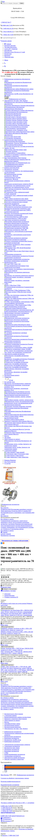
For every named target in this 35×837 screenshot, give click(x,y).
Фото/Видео (8, 50)
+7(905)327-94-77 (6, 22)
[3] (5, 577)
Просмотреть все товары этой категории (15, 540)
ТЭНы (6, 283)
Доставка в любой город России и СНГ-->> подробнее (17, 802)
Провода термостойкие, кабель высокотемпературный (13, 417)
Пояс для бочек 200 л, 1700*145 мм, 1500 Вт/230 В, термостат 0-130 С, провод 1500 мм (16, 652)
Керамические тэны (10, 262)
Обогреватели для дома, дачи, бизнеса (16, 100)
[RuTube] (5, 772)
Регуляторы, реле (9, 382)
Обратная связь (9, 57)
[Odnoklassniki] (4, 767)
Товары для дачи (9, 148)
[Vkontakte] (5, 765)
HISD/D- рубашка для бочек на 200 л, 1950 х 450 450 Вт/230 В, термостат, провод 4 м (17, 632)
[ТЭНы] (3, 1)
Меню (6, 60)
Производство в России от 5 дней (14, 52)
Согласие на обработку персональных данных (15, 778)
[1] (1, 577)
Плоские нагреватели (11, 316)
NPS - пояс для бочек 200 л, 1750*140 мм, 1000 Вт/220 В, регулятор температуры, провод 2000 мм (17, 670)
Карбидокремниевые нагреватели (14, 306)
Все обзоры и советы (7, 519)
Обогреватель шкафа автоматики (14, 354)
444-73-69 (7, 25)
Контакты (7, 55)
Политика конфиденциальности (10, 781)
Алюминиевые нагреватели (12, 254)
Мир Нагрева (5, 775)
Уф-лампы (7, 437)
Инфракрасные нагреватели (25, 775)
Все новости (4, 507)
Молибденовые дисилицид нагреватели (16, 313)
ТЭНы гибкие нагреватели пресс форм (16, 198)
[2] (3, 577)
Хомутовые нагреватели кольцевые (15, 220)
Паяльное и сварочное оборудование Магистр (18, 421)
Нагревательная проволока (12, 405)
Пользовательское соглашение (10, 784)
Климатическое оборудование (13, 140)
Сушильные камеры (10, 450)
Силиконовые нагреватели (12, 342)
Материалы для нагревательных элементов (17, 383)
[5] (8, 577)
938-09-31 (7, 31)
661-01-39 (7, 28)
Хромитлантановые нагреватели (14, 315)
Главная (8, 44)
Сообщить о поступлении (9, 589)
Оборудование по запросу (12, 439)
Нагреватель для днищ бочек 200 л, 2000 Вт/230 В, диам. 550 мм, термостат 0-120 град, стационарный (16, 614)
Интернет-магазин (10, 45)
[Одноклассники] (3, 543)
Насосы (6, 436)
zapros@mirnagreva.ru (9, 38)
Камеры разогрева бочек (11, 167)
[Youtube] (5, 769)
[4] (6, 577)
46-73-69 (7, 34)
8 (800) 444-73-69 (11, 72)
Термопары (7, 377)
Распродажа (8, 53)
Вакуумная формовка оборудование (15, 158)
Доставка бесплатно (10, 47)
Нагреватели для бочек (11, 169)
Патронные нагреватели (11, 203)
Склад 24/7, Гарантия (10, 49)
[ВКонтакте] (1, 543)
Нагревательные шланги (11, 375)
